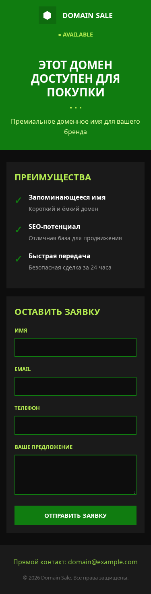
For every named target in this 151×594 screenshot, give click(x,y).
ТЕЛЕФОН (27, 408)
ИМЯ (20, 330)
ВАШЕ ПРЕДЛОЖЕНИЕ (43, 447)
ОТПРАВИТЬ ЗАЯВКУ (75, 515)
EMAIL (22, 369)
